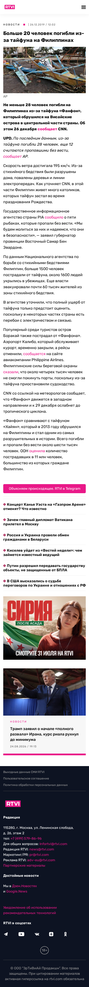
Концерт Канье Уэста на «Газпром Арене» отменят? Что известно (44, 506)
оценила (37, 451)
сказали (10, 372)
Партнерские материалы (24, 865)
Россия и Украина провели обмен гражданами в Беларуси (36, 537)
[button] (84, 7)
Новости (11, 24)
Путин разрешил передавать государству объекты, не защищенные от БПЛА (44, 568)
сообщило (54, 217)
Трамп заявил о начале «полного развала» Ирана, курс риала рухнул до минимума (44, 734)
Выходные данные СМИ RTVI (23, 772)
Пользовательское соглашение (26, 778)
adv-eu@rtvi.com (41, 860)
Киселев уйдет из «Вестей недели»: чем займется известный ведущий (42, 552)
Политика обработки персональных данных (35, 785)
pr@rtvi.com (39, 855)
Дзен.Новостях (24, 886)
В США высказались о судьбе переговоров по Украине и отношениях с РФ (44, 583)
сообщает (47, 129)
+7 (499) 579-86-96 (26, 838)
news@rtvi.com (41, 849)
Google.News (16, 891)
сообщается (34, 353)
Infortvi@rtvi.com (53, 844)
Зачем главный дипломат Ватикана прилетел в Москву (38, 522)
